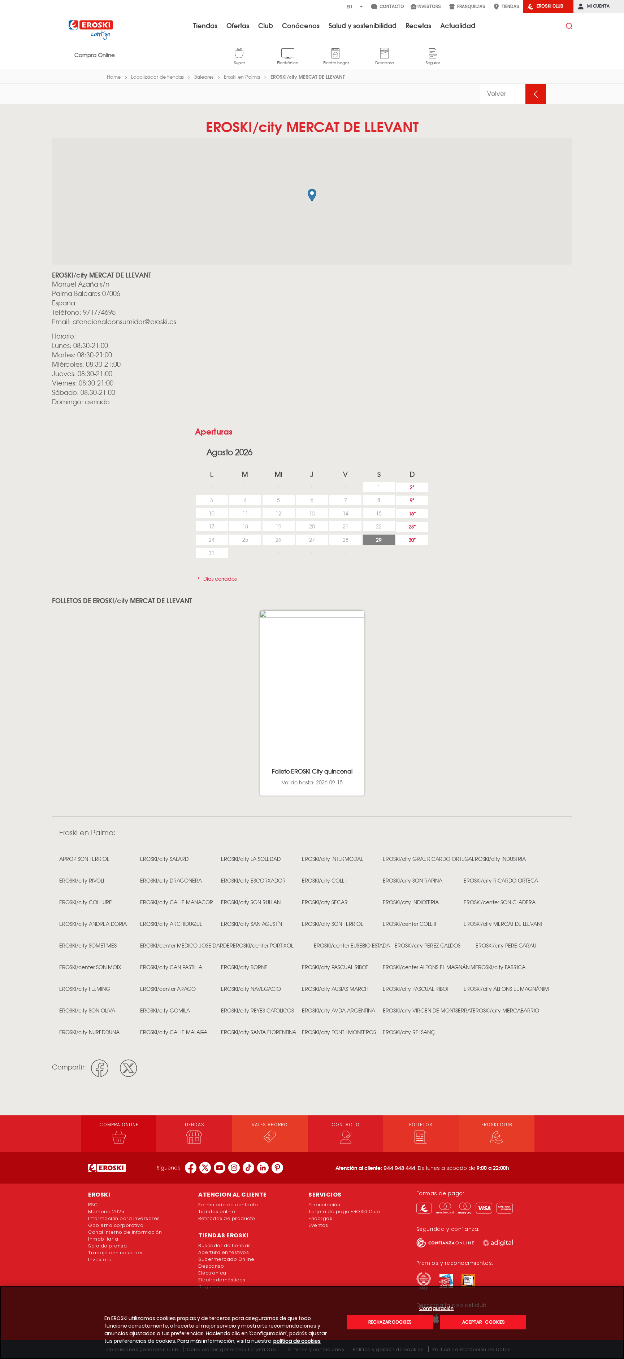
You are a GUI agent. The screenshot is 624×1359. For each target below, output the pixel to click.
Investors (99, 1259)
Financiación (324, 1204)
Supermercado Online (226, 1259)
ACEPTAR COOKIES (483, 1322)
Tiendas (205, 25)
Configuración (436, 1308)
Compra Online (94, 55)
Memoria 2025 (106, 1211)
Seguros (433, 52)
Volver (497, 94)
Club (265, 25)
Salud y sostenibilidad (362, 25)
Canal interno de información (125, 1232)
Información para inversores (124, 1218)
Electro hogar (336, 52)
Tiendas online (216, 1211)
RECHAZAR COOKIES (390, 1322)
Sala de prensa (107, 1245)
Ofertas (237, 25)
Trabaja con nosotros (115, 1252)
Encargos (320, 1218)
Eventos (318, 1225)
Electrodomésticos (222, 1279)
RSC (93, 1204)
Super (239, 52)
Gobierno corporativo (115, 1225)
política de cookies (297, 1341)
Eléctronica (212, 1272)
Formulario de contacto (228, 1204)
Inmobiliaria (103, 1239)
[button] (312, 195)
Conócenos (301, 25)
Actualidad (457, 25)
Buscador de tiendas (224, 1245)
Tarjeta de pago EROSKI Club (344, 1211)
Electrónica (287, 52)
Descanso (384, 52)
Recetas (418, 25)
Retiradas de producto (226, 1218)
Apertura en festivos (223, 1252)
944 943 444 (399, 1168)
